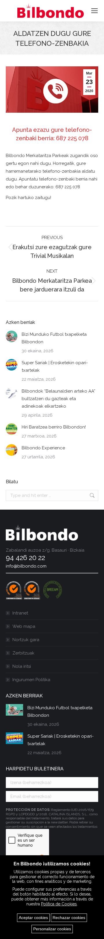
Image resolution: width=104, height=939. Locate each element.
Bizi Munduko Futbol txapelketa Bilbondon (54, 338)
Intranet (20, 613)
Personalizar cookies (52, 929)
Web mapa (23, 626)
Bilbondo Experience (43, 448)
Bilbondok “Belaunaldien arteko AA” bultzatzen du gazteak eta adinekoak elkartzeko (58, 399)
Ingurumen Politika (31, 679)
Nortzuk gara (25, 639)
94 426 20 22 (25, 557)
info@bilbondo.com (26, 566)
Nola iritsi (21, 666)
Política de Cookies (59, 904)
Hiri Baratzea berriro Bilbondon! (54, 427)
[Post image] (11, 336)
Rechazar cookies (69, 917)
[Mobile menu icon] (94, 10)
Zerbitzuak (23, 653)
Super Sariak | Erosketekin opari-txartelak (55, 366)
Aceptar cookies (33, 917)
